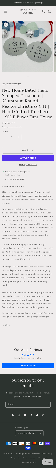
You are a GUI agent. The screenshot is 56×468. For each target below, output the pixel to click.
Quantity (5, 131)
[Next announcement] (51, 3)
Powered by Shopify (32, 454)
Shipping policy (43, 458)
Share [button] (7, 325)
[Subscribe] (47, 404)
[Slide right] (34, 77)
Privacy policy (15, 458)
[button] (5, 11)
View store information (15, 179)
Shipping (5, 127)
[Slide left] (22, 77)
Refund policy (47, 454)
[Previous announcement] (5, 3)
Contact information (29, 462)
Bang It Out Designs (17, 454)
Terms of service (29, 458)
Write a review (28, 365)
